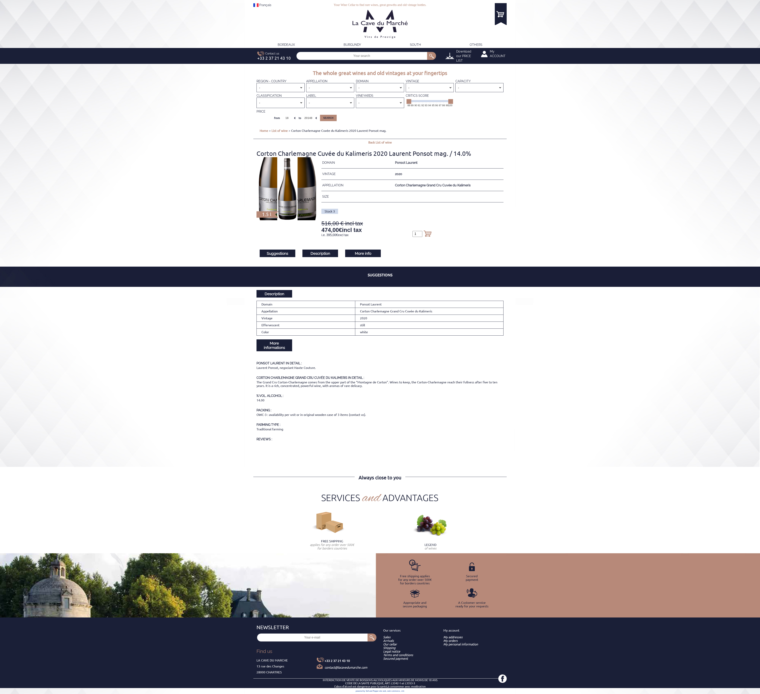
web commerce (393, 691)
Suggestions (277, 253)
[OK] (431, 56)
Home (264, 130)
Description (320, 253)
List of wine (280, 130)
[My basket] (501, 14)
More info (363, 253)
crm (402, 691)
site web (382, 691)
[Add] (427, 233)
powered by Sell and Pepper (367, 691)
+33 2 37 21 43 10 (337, 660)
